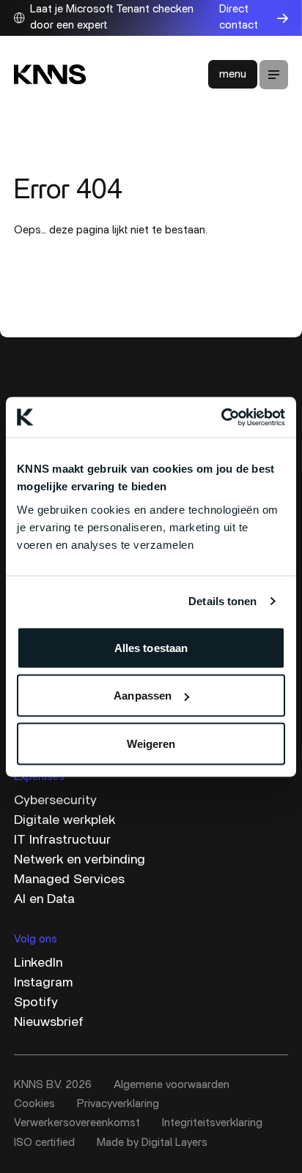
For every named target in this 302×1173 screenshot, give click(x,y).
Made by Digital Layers (152, 1142)
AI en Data (44, 899)
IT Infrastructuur (62, 840)
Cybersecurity (55, 800)
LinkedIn (38, 963)
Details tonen (222, 601)
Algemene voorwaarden (171, 1084)
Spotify (36, 1002)
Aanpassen (143, 695)
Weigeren (151, 743)
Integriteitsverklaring (212, 1122)
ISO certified (44, 1142)
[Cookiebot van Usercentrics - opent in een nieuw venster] (221, 417)
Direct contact (238, 17)
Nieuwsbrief (49, 1022)
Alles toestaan (151, 647)
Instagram (43, 982)
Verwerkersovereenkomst (77, 1122)
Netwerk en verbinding (79, 859)
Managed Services (69, 879)
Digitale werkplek (64, 820)
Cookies (34, 1103)
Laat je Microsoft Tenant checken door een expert (112, 17)
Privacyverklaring (118, 1103)
